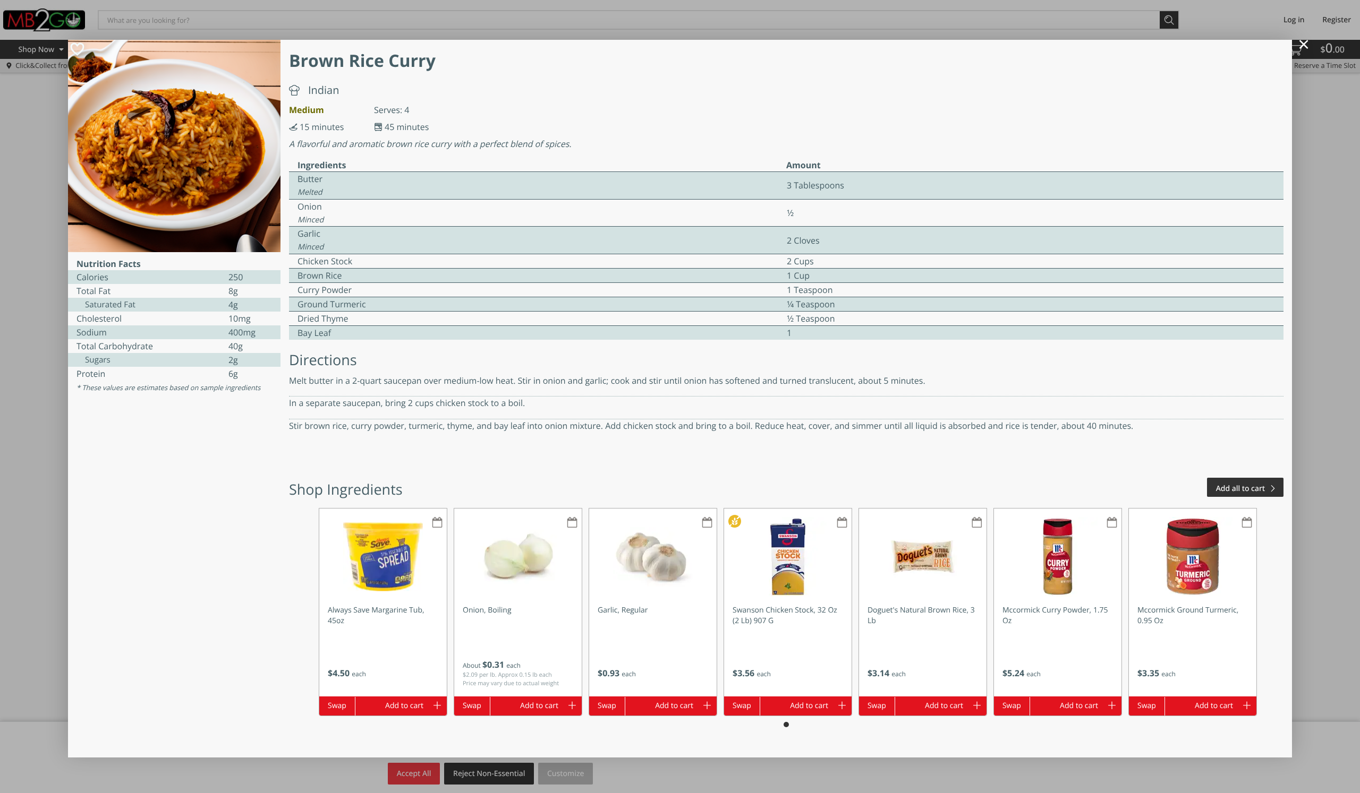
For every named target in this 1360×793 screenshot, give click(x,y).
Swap (337, 706)
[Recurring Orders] (437, 523)
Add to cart (404, 706)
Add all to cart (1240, 489)
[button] (383, 602)
